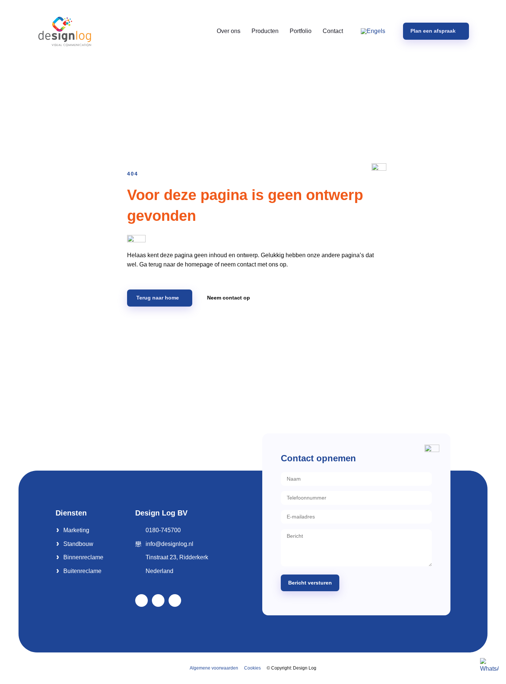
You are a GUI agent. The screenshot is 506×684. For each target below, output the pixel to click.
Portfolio (301, 31)
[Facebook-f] (141, 600)
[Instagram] (175, 600)
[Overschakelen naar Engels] (373, 31)
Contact (333, 31)
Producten (265, 31)
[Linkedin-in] (158, 600)
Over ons (228, 31)
